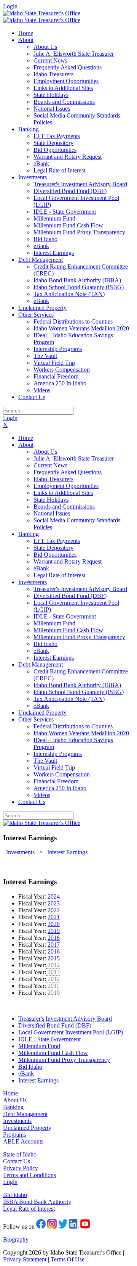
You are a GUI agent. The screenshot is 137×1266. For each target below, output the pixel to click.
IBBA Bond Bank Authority (37, 1201)
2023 (54, 903)
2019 (54, 931)
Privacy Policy (20, 1168)
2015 (54, 958)
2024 (54, 896)
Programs (14, 1134)
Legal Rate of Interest (29, 1208)
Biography (16, 1239)
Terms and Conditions (29, 1175)
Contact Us (16, 1161)
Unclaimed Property (27, 1127)
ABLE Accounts (23, 1141)
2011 (52, 986)
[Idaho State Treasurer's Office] (41, 13)
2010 (53, 992)
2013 (53, 972)
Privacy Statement (24, 1259)
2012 (53, 979)
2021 (54, 917)
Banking (13, 1107)
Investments (17, 1121)
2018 (54, 937)
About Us (15, 1100)
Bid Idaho (15, 1195)
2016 (54, 951)
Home (10, 1093)
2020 (54, 924)
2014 (53, 965)
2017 (54, 944)
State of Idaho (20, 1154)
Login (10, 6)
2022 (54, 910)
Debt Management (25, 1114)
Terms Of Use (67, 1259)
